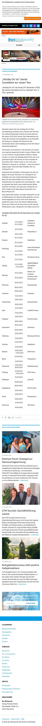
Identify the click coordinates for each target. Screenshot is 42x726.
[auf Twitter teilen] (5, 417)
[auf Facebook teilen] (3, 417)
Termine (5, 641)
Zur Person (5, 657)
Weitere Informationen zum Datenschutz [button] (13, 16)
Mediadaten (6, 685)
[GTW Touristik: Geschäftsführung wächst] (21, 494)
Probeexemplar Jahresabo (11, 689)
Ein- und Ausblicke (8, 654)
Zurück (18, 417)
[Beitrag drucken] (12, 417)
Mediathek (5, 676)
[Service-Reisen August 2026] (21, 56)
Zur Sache (5, 660)
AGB (22, 719)
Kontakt (4, 638)
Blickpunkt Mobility (9, 629)
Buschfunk (5, 651)
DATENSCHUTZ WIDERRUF (31, 607)
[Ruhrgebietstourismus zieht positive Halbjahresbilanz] (21, 548)
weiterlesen (24, 480)
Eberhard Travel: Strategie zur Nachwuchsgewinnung (17, 460)
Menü (20, 45)
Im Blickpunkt (7, 673)
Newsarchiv (6, 635)
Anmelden (30, 603)
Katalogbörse (6, 632)
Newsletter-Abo (7, 692)
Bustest (4, 663)
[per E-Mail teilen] (9, 417)
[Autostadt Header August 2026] (21, 32)
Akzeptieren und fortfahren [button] (32, 18)
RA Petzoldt (6, 670)
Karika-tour (6, 667)
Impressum (6, 719)
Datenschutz (15, 719)
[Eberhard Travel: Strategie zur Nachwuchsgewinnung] (21, 442)
